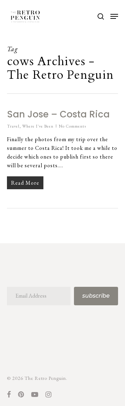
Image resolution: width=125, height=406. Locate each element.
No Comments (72, 126)
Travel (13, 126)
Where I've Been (37, 126)
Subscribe (96, 295)
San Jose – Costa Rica (58, 114)
